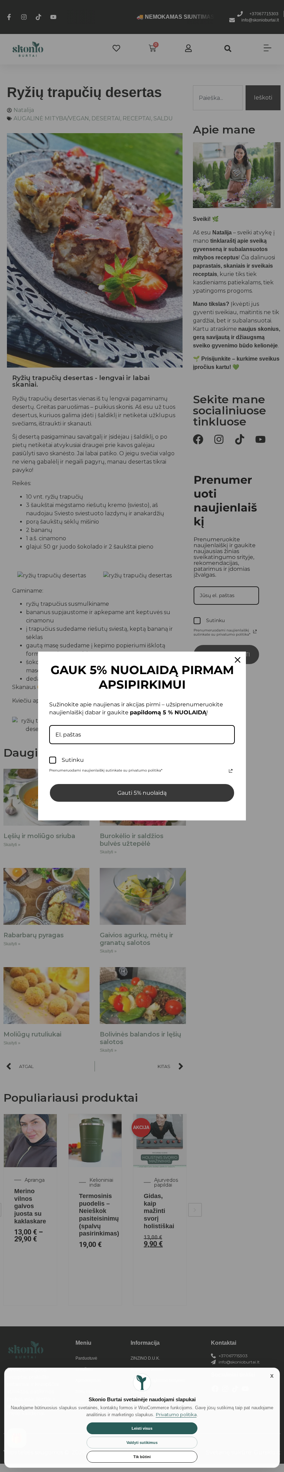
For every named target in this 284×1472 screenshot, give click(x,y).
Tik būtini (142, 1457)
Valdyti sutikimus (142, 1442)
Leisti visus (142, 1428)
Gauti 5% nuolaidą (142, 793)
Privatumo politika (176, 1414)
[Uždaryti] (272, 1375)
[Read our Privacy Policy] (231, 771)
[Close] (237, 660)
